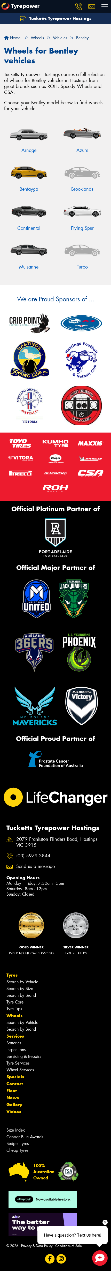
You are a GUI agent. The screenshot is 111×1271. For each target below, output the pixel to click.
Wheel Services (20, 1070)
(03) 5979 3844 (33, 856)
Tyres (12, 975)
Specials (15, 1077)
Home (14, 38)
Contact (14, 1084)
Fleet (11, 1091)
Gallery (14, 1105)
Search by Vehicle (22, 982)
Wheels (14, 1016)
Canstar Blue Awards (24, 1137)
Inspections (16, 1049)
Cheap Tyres (17, 1150)
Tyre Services (17, 1063)
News (12, 1098)
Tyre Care (14, 1002)
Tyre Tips (14, 1009)
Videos (13, 1111)
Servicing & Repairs (23, 1056)
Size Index (15, 1130)
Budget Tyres (17, 1143)
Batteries (13, 1043)
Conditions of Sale (68, 1246)
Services (15, 1036)
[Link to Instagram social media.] (61, 1259)
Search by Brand (21, 995)
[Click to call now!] (79, 6)
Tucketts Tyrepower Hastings (59, 18)
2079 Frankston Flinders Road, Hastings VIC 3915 (56, 842)
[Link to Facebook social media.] (50, 1259)
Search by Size (19, 988)
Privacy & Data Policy (36, 1246)
